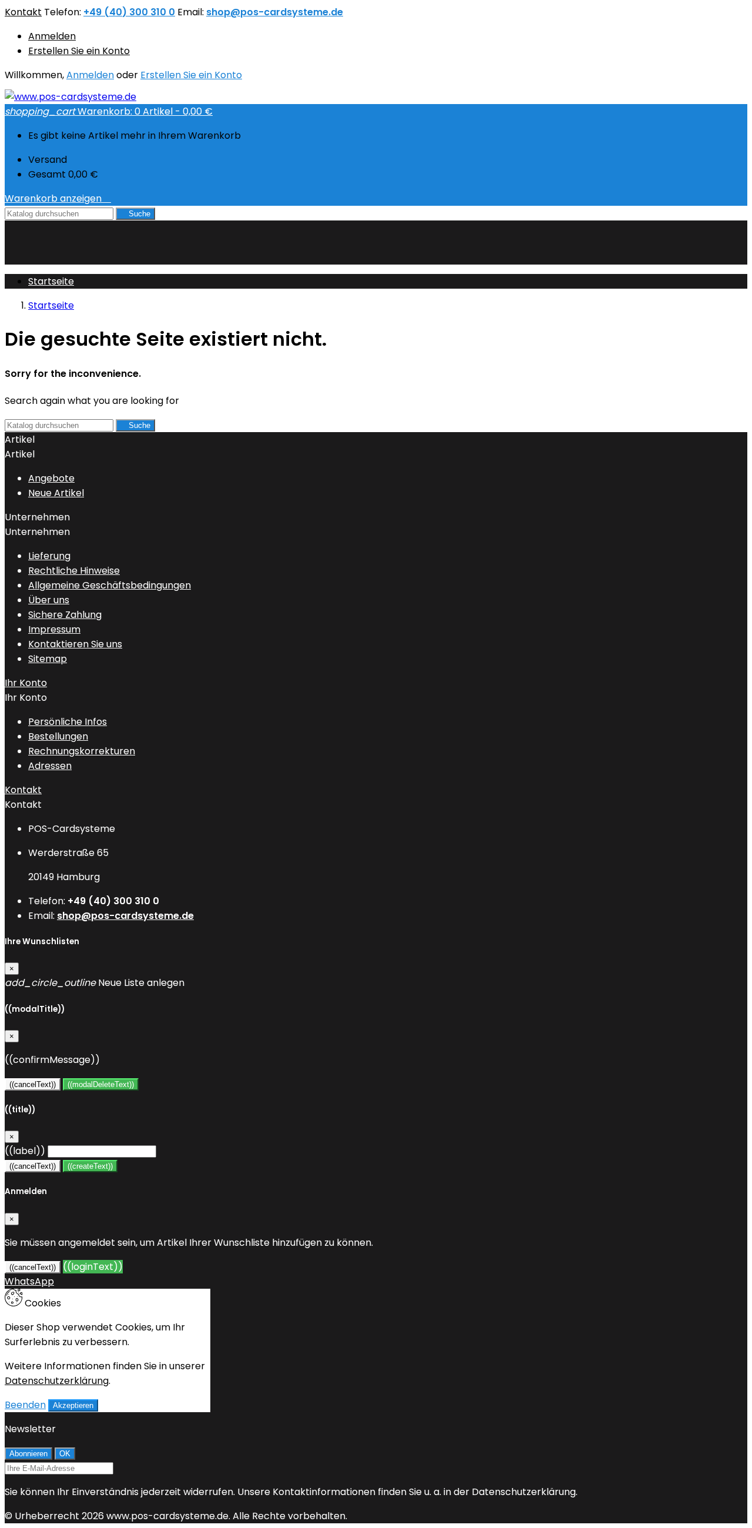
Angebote (51, 478)
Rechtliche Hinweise (74, 570)
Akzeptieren (73, 1405)
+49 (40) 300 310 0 (129, 12)
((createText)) (90, 1166)
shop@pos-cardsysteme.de (274, 12)
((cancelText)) (32, 1084)
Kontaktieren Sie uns (75, 644)
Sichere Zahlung (65, 614)
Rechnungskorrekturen (81, 751)
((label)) (25, 1151)
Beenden (25, 1405)
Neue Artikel (56, 493)
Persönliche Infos (67, 721)
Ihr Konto (26, 683)
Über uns (48, 600)
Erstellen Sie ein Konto (79, 51)
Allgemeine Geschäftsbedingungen (109, 585)
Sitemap (47, 659)
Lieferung (49, 556)
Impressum (54, 629)
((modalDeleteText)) (101, 1084)
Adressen (50, 766)
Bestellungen (58, 736)
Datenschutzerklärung (57, 1380)
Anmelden (52, 36)
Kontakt (23, 12)
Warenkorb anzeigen (58, 198)
